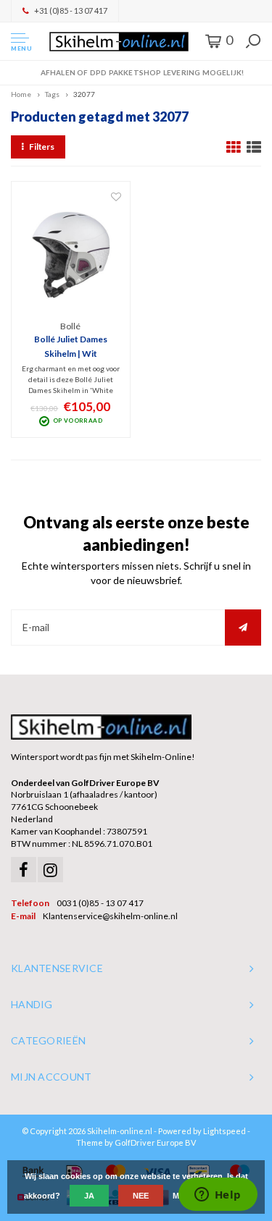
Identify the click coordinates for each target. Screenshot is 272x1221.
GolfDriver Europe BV (155, 1142)
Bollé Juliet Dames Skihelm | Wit (70, 346)
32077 (84, 94)
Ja (89, 1195)
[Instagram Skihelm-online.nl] (50, 869)
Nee (141, 1195)
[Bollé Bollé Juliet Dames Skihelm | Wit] (71, 255)
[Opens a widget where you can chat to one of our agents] (217, 1196)
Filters (41, 146)
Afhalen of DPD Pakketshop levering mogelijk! (142, 72)
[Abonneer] (243, 627)
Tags (52, 94)
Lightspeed (224, 1131)
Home (21, 94)
